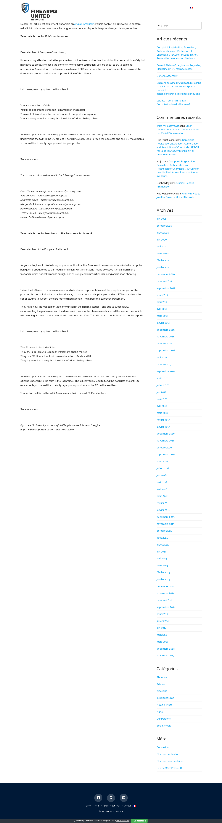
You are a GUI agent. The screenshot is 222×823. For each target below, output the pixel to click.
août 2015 (162, 537)
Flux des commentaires (170, 761)
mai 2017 (162, 399)
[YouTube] (124, 798)
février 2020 (163, 260)
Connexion (163, 747)
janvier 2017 (163, 426)
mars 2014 (162, 641)
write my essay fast (168, 125)
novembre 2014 (166, 593)
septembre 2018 (166, 350)
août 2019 (162, 295)
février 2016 (163, 503)
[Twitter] (111, 798)
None (160, 711)
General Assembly (167, 76)
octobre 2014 (164, 600)
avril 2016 (162, 489)
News (106, 806)
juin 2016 (162, 475)
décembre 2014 (166, 586)
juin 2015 (161, 551)
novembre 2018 (166, 336)
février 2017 (163, 419)
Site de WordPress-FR (169, 768)
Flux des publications (168, 754)
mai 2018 (162, 357)
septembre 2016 (166, 454)
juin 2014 (162, 627)
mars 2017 (162, 413)
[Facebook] (98, 798)
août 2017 (162, 378)
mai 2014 (162, 634)
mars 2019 (162, 315)
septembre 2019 (166, 288)
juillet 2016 (163, 468)
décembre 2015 (166, 517)
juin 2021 (161, 218)
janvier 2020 (163, 267)
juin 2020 (162, 239)
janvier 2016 (163, 510)
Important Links (165, 698)
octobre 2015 (164, 530)
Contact (116, 806)
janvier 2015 (163, 579)
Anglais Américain (84, 24)
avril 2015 (162, 558)
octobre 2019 (164, 281)
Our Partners (164, 718)
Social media (164, 725)
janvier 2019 (163, 322)
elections (162, 691)
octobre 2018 (164, 343)
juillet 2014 (163, 621)
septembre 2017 (166, 371)
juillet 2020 (163, 232)
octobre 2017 (164, 364)
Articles (161, 684)
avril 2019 (162, 308)
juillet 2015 (163, 544)
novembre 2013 (165, 655)
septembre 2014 (166, 607)
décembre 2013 (166, 648)
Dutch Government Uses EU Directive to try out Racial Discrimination (178, 129)
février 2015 (163, 572)
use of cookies (122, 821)
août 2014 (162, 614)
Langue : (128, 806)
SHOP (88, 806)
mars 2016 (162, 496)
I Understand (139, 821)
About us (162, 677)
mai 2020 (162, 246)
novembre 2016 (166, 440)
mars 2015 (162, 565)
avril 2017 (162, 406)
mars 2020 (163, 253)
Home (97, 806)
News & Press (164, 705)
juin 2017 (161, 392)
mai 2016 (162, 482)
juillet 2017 (163, 385)
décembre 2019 (166, 274)
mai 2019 (162, 302)
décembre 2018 (166, 329)
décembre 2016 (166, 433)
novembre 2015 (165, 524)
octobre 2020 (164, 225)
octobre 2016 (164, 447)
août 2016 (162, 461)
